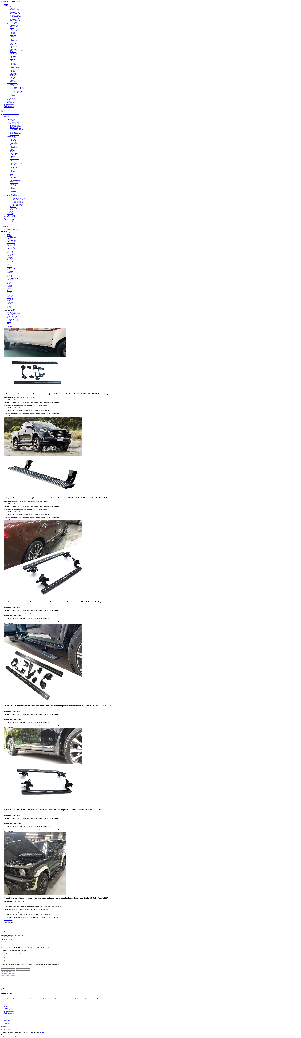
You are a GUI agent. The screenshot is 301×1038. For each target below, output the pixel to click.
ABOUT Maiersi (8, 1009)
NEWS (5, 1012)
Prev (5, 925)
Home (2, 229)
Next (5, 931)
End (5, 932)
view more (6, 415)
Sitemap (42, 1032)
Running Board (16, 229)
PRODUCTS (7, 229)
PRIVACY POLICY (9, 1014)
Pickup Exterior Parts (9, 1023)
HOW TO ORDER (9, 1011)
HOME (6, 1007)
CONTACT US (8, 1015)
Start (5, 924)
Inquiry (11, 415)
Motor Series (7, 1020)
